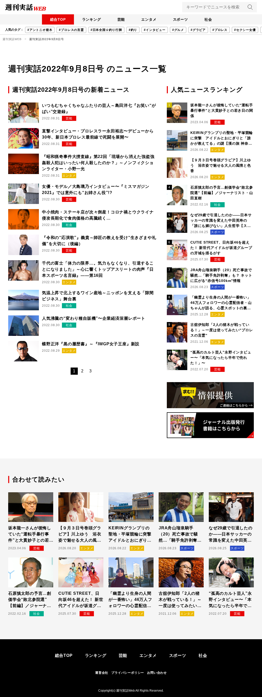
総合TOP (58, 19)
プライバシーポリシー (127, 673)
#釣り (133, 30)
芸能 (121, 19)
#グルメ (178, 30)
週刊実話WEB (12, 39)
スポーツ (180, 19)
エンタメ (148, 19)
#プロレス (219, 30)
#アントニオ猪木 (39, 30)
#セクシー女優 (245, 30)
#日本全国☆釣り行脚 (106, 30)
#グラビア (198, 30)
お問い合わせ (157, 673)
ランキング (91, 19)
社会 (208, 19)
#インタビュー (155, 30)
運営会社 (101, 673)
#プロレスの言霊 (71, 30)
